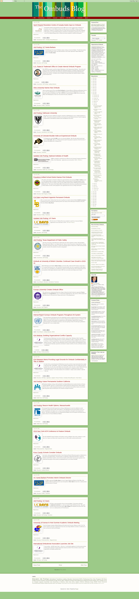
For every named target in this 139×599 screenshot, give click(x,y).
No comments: (37, 37)
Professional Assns (41, 17)
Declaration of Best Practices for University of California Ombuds (97, 269)
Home (60, 565)
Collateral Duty (86, 583)
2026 (94, 78)
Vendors (102, 583)
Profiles (43, 105)
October (95, 98)
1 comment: (37, 82)
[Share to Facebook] (47, 38)
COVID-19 (82, 581)
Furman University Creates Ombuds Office (48, 290)
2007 (94, 204)
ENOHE (95, 581)
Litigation (53, 377)
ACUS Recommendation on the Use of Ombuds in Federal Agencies (98, 267)
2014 (94, 193)
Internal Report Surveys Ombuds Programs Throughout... (97, 148)
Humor (53, 583)
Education (39, 62)
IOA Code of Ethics (94, 226)
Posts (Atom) (63, 569)
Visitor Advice (79, 377)
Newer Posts (36, 565)
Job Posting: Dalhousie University (45, 113)
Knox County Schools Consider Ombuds (47, 452)
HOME (35, 17)
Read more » (36, 34)
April (94, 185)
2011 (94, 198)
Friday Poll (73, 583)
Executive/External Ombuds (38, 583)
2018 (94, 90)
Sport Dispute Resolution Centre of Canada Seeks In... (97, 106)
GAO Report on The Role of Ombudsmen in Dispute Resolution (97, 258)
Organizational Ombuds (95, 52)
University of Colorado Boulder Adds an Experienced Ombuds (55, 136)
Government (55, 17)
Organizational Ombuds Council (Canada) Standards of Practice (97, 232)
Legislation (48, 377)
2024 (94, 81)
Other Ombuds (65, 580)
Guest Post (81, 583)
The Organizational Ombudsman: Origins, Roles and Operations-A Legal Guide (98, 239)
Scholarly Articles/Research (51, 39)
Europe (91, 581)
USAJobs (80, 160)
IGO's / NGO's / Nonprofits (70, 17)
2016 (94, 93)
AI (67, 583)
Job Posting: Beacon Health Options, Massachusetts (51, 405)
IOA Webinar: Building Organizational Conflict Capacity (52, 335)
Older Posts (84, 565)
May (94, 183)
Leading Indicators (52, 84)
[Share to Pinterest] (49, 38)
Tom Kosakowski (96, 283)
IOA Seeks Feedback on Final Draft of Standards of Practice (98, 25)
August (95, 101)
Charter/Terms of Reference (59, 581)
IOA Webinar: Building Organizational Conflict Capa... (97, 151)
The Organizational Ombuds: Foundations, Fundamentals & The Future (97, 235)
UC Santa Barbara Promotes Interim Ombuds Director (52, 478)
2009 (94, 201)
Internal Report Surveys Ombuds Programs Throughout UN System (56, 315)
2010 (94, 199)
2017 (94, 92)
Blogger (76, 588)
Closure (63, 583)
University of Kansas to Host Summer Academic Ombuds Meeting (56, 523)
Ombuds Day (47, 583)
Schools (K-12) (79, 17)
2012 (94, 196)
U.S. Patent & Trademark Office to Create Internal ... (97, 112)
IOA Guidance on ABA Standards (97, 253)
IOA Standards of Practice (95, 228)
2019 (94, 89)
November (95, 96)
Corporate (49, 17)
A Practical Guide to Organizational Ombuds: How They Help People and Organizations (97, 243)
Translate (100, 40)
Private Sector (57, 580)
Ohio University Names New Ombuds (46, 88)
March (95, 186)
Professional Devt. (45, 351)
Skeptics (99, 583)
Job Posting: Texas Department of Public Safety (50, 240)
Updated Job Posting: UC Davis (44, 218)
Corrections (95, 583)
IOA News (39, 351)
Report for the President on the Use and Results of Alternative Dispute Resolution (98, 260)
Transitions (47, 105)
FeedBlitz (100, 212)
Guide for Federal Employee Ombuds (97, 255)
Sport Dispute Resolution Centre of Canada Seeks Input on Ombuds (57, 25)
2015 (94, 191)
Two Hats (91, 583)
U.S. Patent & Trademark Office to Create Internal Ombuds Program (57, 66)
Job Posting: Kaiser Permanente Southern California (51, 381)
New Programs (45, 193)
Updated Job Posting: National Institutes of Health (50, 156)
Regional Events (48, 448)
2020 (94, 87)
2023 (94, 82)
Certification (87, 581)
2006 (94, 205)
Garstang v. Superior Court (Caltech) (97, 264)
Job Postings (44, 62)
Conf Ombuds (58, 583)
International (39, 39)
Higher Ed (86, 17)
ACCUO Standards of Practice (96, 230)
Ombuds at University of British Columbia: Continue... (97, 141)
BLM (66, 583)
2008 (94, 202)
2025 (94, 79)
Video (67, 581)
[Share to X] (46, 38)
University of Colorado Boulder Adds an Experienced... (97, 121)
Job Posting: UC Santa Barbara (44, 47)
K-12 (51, 581)
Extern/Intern (47, 581)
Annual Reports (40, 282)
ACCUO (69, 583)
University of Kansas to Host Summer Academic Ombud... (97, 176)
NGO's (43, 39)
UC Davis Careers (70, 222)
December (95, 95)
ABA (51, 583)
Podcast (99, 581)
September (96, 99)
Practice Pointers (59, 377)
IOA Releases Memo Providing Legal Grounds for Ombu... (97, 155)
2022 (94, 84)
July (94, 102)
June (94, 104)
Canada (101, 580)
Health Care (62, 17)
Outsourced (104, 581)
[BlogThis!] (44, 38)
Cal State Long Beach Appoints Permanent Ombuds (51, 197)
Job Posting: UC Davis (41, 501)
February (95, 188)
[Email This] (43, 38)
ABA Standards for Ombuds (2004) (97, 251)
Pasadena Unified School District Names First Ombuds (52, 177)
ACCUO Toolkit (94, 262)
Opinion (77, 583)
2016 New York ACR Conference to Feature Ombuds (51, 431)
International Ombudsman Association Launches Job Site (53, 544)
